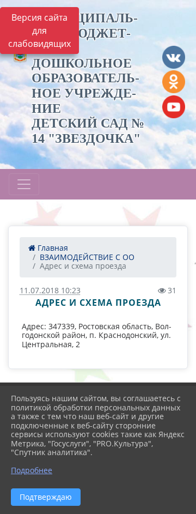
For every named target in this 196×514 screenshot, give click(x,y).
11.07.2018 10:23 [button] (50, 290)
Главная (51, 248)
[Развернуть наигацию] (24, 184)
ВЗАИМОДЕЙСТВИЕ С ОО (87, 257)
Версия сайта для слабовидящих (39, 30)
